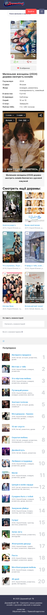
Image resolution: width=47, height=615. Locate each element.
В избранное (25, 68)
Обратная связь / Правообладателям (28, 611)
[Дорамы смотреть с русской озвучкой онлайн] (16, 4)
